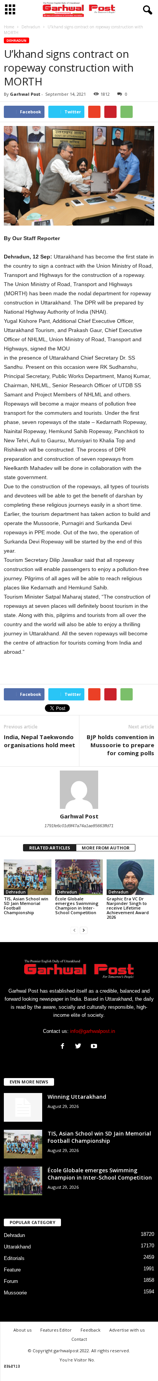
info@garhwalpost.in (92, 1031)
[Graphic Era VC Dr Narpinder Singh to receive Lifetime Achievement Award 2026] (130, 877)
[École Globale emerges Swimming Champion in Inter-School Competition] (79, 877)
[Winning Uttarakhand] (23, 1107)
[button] (146, 10)
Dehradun (16, 40)
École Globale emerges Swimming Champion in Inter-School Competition (77, 905)
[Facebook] (64, 1047)
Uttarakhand (17, 1247)
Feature (12, 1270)
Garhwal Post (25, 94)
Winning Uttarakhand (77, 1096)
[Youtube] (95, 1047)
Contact (79, 1339)
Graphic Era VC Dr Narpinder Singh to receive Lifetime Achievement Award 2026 (128, 908)
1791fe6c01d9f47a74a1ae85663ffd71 (79, 825)
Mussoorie (15, 1293)
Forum (11, 1281)
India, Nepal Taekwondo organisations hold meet (39, 741)
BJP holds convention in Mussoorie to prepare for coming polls (120, 745)
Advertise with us (127, 1330)
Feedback (90, 1330)
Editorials (14, 1258)
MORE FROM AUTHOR (106, 848)
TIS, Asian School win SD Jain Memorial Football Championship (26, 905)
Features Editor (56, 1330)
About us (22, 1330)
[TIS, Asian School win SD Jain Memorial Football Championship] (27, 877)
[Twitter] (80, 1047)
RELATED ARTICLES (49, 848)
